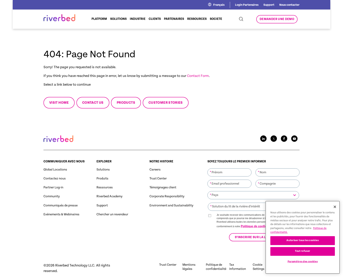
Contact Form (198, 76)
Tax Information (237, 267)
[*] (229, 179)
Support (268, 5)
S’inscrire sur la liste (253, 237)
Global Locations (55, 170)
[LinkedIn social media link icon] (263, 138)
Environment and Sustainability (171, 205)
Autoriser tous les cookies (302, 240)
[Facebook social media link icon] (284, 138)
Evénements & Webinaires (61, 214)
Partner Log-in (53, 187)
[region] (302, 237)
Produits (102, 178)
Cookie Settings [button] (258, 267)
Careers (155, 170)
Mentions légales (189, 267)
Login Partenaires (246, 5)
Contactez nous (54, 178)
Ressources (104, 187)
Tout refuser (302, 251)
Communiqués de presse (60, 205)
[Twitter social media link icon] (274, 138)
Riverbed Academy (109, 196)
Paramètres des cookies (303, 261)
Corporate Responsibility (166, 196)
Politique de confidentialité (259, 226)
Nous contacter (289, 5)
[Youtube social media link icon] (294, 138)
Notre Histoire (161, 161)
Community (51, 196)
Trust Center (158, 178)
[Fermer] (334, 206)
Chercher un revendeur (112, 214)
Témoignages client (162, 187)
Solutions (103, 170)
